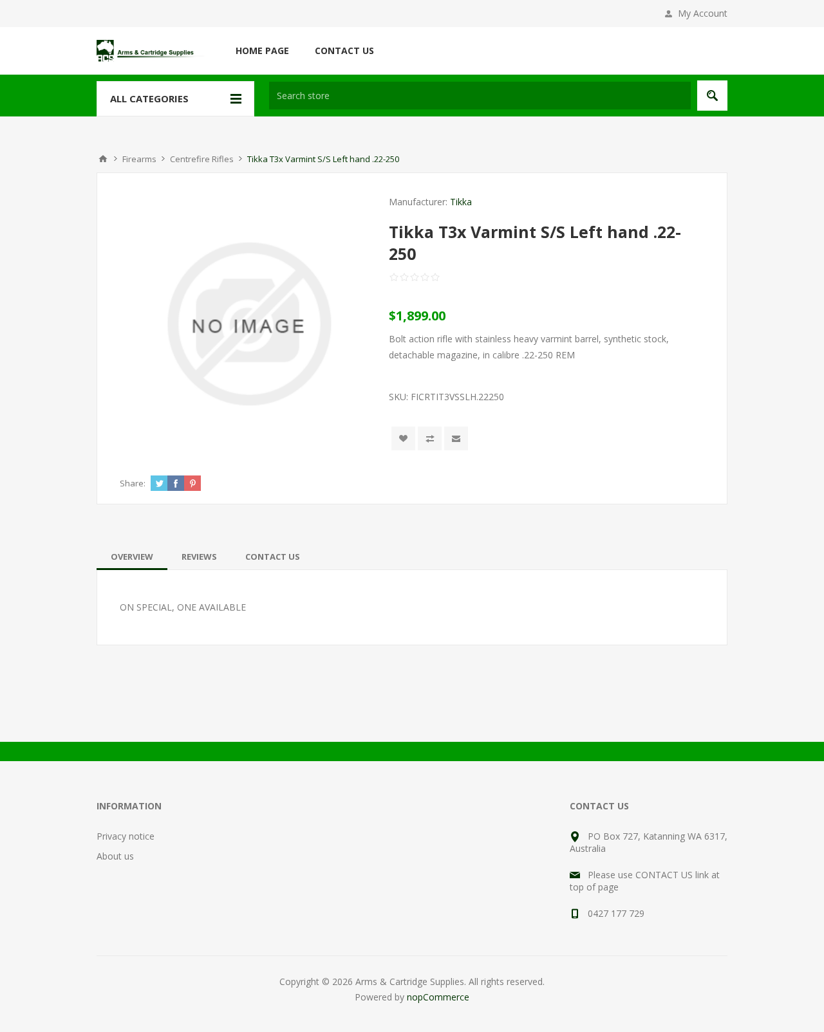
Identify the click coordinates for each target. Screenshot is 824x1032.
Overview (132, 556)
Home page (262, 50)
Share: (132, 483)
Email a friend (456, 438)
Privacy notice (125, 836)
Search (712, 95)
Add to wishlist (403, 438)
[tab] (132, 556)
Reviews (199, 556)
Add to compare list (430, 438)
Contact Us (272, 556)
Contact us (344, 50)
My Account (702, 13)
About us (115, 856)
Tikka (461, 202)
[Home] (103, 159)
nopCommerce (438, 997)
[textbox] (480, 95)
